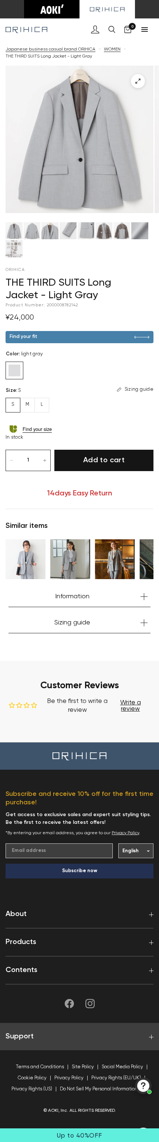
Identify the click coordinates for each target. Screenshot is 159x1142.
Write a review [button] (130, 706)
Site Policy (83, 1067)
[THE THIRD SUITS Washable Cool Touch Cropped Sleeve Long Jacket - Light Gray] (70, 559)
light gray (14, 370)
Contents (21, 970)
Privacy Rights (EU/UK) (116, 1078)
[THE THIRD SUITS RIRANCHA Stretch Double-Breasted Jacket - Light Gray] (115, 559)
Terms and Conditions (40, 1067)
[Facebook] (69, 1004)
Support (20, 1036)
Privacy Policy (125, 833)
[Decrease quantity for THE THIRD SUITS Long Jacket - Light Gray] (11, 460)
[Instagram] (90, 1004)
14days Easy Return (79, 493)
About (16, 914)
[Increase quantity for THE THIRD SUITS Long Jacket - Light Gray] (44, 460)
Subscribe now (79, 870)
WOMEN (112, 49)
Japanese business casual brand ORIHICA (50, 49)
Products (21, 942)
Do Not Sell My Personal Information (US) (104, 1089)
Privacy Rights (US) (31, 1089)
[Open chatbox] (143, 1085)
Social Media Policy (122, 1067)
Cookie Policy (32, 1078)
